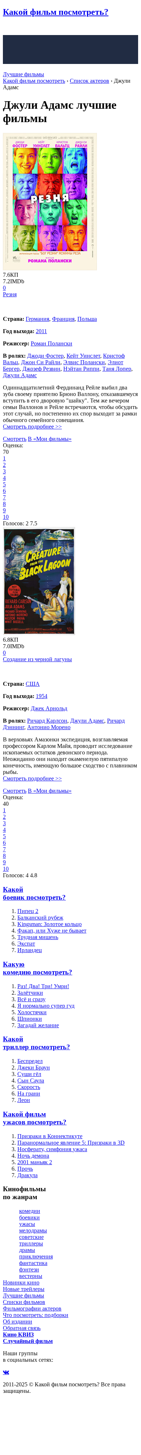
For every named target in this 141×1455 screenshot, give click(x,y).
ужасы (27, 1224)
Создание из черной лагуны (37, 659)
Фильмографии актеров (32, 1308)
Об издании (17, 1321)
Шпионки (29, 1019)
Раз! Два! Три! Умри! (43, 986)
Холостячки (32, 1012)
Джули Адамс (20, 375)
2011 (41, 331)
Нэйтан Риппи (81, 369)
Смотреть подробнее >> (32, 426)
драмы (27, 1250)
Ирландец (29, 950)
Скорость (28, 1087)
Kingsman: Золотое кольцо (49, 924)
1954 (41, 696)
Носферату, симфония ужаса (52, 1149)
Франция (63, 319)
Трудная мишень (37, 937)
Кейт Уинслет (83, 356)
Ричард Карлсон (47, 721)
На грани (28, 1093)
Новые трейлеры (23, 1289)
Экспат (26, 943)
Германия (37, 319)
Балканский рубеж (40, 917)
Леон (23, 1100)
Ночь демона (33, 1156)
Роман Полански (51, 343)
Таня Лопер (116, 369)
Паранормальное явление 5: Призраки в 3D (71, 1143)
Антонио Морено (48, 727)
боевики (29, 1217)
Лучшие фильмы (23, 74)
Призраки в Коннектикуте (49, 1136)
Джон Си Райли (40, 362)
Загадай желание (38, 1025)
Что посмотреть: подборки (35, 1315)
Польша (87, 319)
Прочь (25, 1169)
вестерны (30, 1276)
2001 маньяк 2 (34, 1162)
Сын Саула (30, 1080)
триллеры (31, 1243)
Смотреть (14, 439)
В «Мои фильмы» (50, 439)
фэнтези (29, 1269)
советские (31, 1237)
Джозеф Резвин (41, 369)
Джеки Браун (33, 1067)
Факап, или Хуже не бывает (51, 930)
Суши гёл (29, 1074)
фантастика (33, 1263)
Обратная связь (21, 1328)
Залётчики (30, 993)
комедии (29, 1211)
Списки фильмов (24, 1302)
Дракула (27, 1175)
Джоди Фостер (45, 356)
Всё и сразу (31, 999)
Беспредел (30, 1061)
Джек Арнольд (49, 708)
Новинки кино (21, 1282)
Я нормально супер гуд (45, 1006)
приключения (36, 1256)
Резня (10, 294)
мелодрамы (33, 1230)
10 (6, 517)
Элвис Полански (84, 362)
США (33, 684)
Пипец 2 (27, 911)
